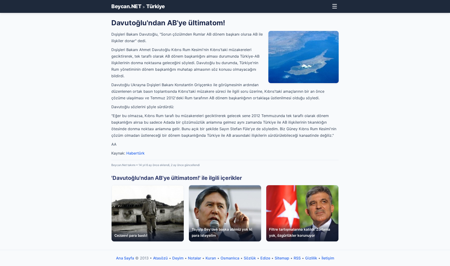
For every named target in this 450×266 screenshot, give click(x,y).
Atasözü (160, 258)
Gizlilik (311, 258)
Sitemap (282, 258)
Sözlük (250, 258)
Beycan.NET (126, 6)
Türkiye (155, 6)
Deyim (178, 258)
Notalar (194, 258)
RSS (297, 258)
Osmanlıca (230, 258)
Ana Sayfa (125, 258)
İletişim (328, 258)
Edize (265, 258)
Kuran (211, 258)
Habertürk (135, 153)
